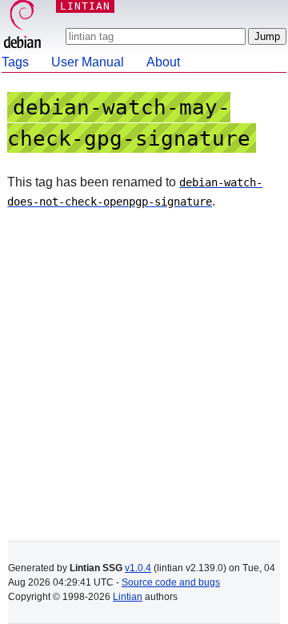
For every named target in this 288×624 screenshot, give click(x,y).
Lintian (127, 596)
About (163, 62)
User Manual (87, 62)
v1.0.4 (138, 568)
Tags (15, 62)
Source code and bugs (171, 582)
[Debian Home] (22, 26)
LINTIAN (85, 6)
